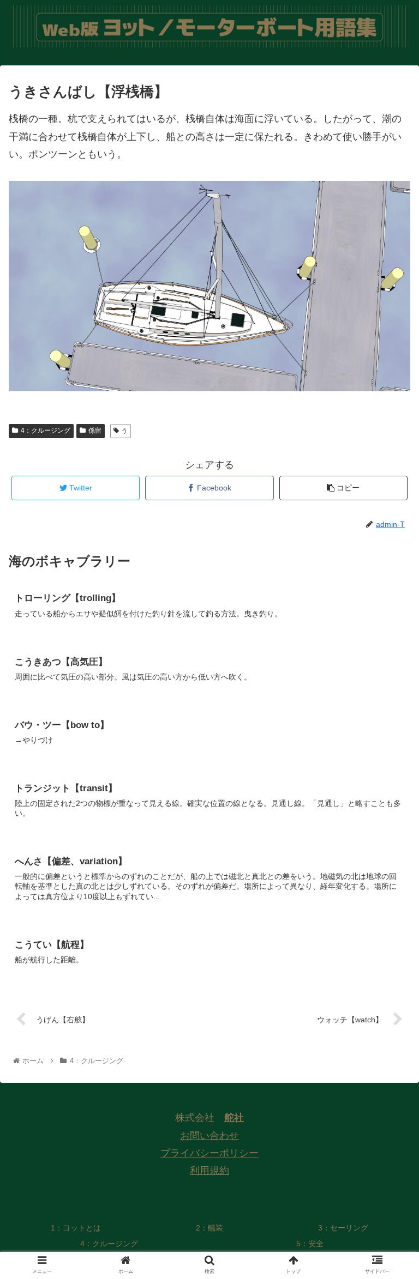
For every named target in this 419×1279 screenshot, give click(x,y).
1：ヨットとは (76, 1227)
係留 (94, 430)
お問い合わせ (209, 1135)
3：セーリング (343, 1227)
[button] (387, 1019)
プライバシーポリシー (209, 1153)
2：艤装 (209, 1227)
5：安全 (310, 1243)
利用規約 (209, 1170)
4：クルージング (45, 430)
